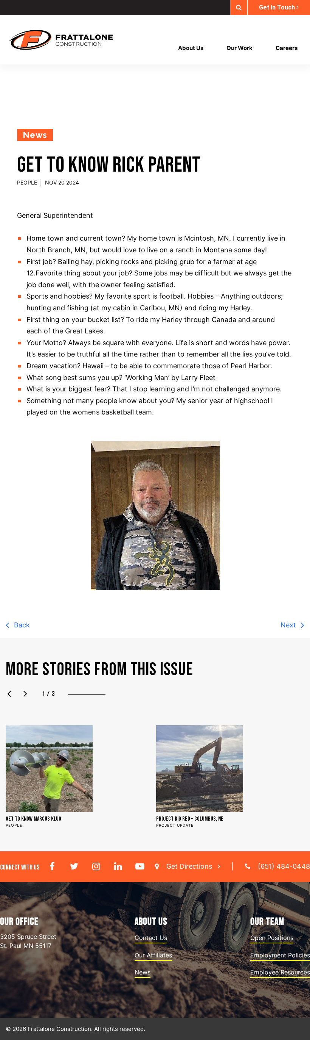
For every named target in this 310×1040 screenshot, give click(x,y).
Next (289, 625)
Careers (287, 48)
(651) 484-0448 (284, 866)
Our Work (239, 48)
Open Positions (271, 937)
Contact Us (151, 937)
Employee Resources (280, 972)
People (27, 182)
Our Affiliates (153, 955)
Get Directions (190, 866)
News (142, 972)
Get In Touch (277, 7)
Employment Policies (280, 955)
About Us (190, 48)
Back (21, 625)
